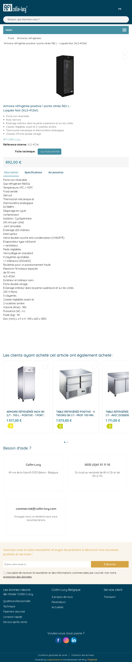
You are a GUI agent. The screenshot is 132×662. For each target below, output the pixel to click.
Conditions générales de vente (52, 655)
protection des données (17, 576)
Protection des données (82, 655)
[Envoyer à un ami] (124, 57)
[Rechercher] (4, 19)
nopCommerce (54, 659)
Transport (110, 597)
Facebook (58, 640)
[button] (64, 442)
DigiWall (93, 659)
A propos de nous (62, 597)
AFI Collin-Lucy (11, 139)
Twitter (74, 640)
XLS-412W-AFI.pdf (49, 151)
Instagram (66, 640)
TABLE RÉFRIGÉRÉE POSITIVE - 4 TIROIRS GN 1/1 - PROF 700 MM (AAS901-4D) (75, 413)
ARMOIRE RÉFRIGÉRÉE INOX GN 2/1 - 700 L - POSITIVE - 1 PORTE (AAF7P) (26, 413)
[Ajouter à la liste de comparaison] (124, 51)
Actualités (57, 607)
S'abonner (110, 564)
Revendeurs (59, 602)
